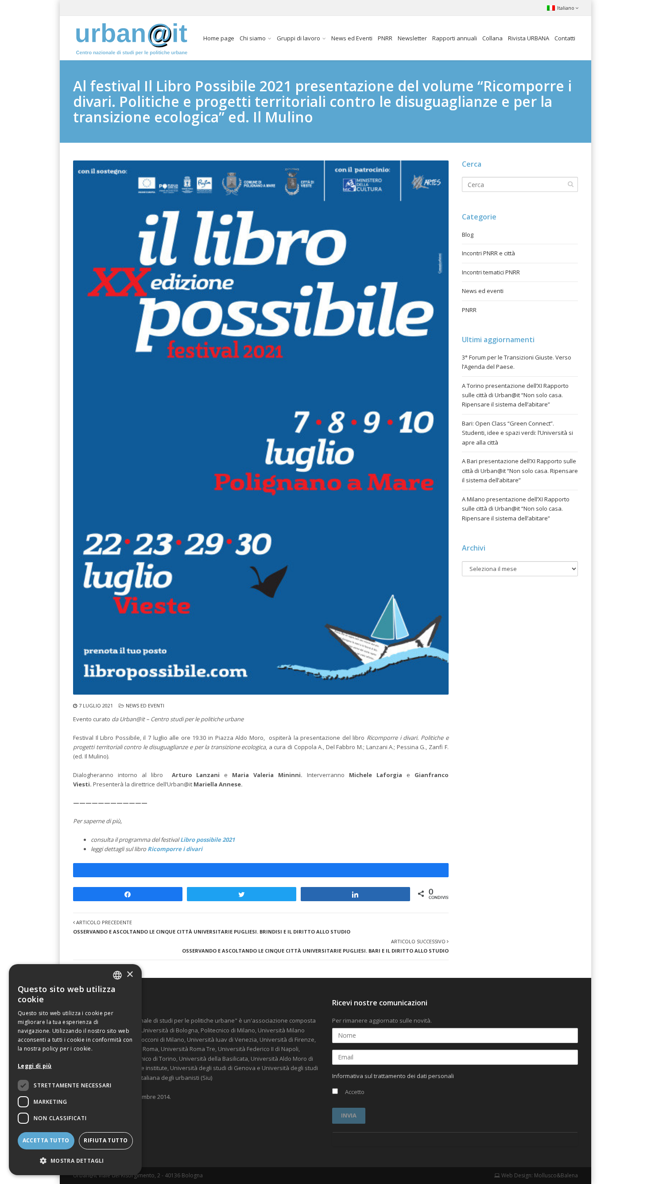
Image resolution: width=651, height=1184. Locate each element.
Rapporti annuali (454, 38)
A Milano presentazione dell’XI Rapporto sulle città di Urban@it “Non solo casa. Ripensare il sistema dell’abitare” (516, 508)
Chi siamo (253, 38)
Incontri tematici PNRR (491, 272)
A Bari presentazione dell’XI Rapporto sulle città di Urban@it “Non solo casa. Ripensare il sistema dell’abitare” (520, 470)
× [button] (129, 974)
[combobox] (117, 975)
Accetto (354, 1092)
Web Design (515, 1175)
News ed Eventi (351, 38)
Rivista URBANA (528, 38)
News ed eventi (145, 705)
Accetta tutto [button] (46, 1140)
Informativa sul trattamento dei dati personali (393, 1076)
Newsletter (412, 38)
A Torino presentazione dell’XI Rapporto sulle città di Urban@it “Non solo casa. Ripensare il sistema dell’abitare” (515, 395)
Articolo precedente (211, 927)
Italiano (565, 7)
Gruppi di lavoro (298, 38)
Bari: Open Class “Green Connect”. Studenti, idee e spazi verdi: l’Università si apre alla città (517, 432)
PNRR (385, 38)
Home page (218, 38)
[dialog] (75, 1069)
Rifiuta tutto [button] (106, 1140)
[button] (75, 1160)
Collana (492, 38)
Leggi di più (35, 1066)
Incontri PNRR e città (488, 253)
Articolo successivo (315, 946)
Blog (467, 234)
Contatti (564, 38)
